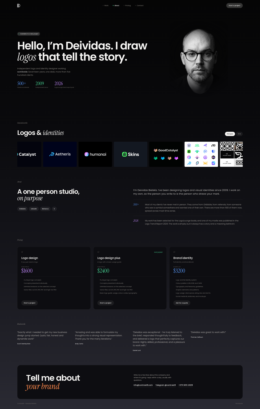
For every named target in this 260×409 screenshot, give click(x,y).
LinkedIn (34, 209)
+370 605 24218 (186, 385)
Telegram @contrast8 (165, 385)
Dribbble (22, 209)
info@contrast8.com (143, 385)
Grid (239, 134)
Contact (140, 5)
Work (106, 5)
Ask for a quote (182, 303)
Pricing (128, 5)
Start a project (234, 5)
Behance (45, 209)
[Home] (18, 5)
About (116, 5)
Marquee (230, 134)
